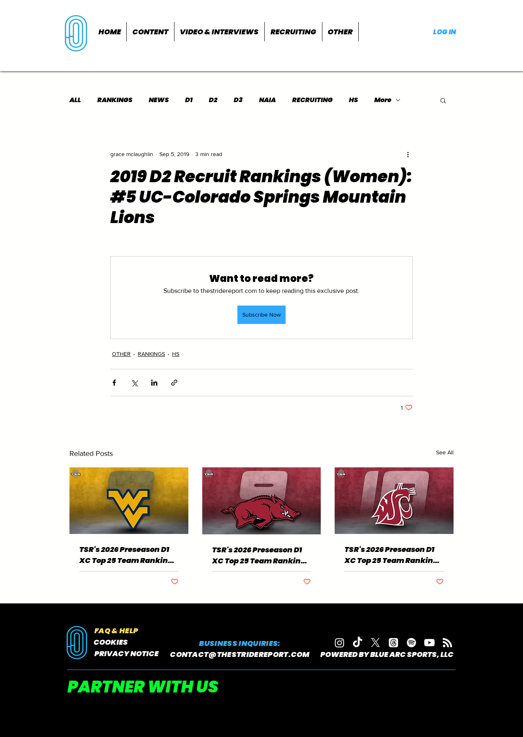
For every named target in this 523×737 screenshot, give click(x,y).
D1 (188, 100)
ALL (75, 100)
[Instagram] (339, 642)
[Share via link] (174, 382)
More (382, 100)
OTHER (121, 354)
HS (353, 100)
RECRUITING (312, 100)
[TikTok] (357, 642)
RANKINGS (114, 100)
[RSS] (447, 642)
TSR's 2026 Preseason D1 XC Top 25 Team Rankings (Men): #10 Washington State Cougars (393, 555)
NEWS (159, 100)
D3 (238, 100)
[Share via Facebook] (114, 382)
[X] (375, 642)
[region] (77, 32)
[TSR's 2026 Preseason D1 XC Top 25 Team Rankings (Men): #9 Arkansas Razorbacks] (261, 500)
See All (445, 452)
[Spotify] (411, 642)
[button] (150, 31)
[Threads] (393, 642)
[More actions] (408, 154)
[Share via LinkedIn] (154, 382)
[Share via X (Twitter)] (134, 382)
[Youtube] (429, 642)
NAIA (267, 100)
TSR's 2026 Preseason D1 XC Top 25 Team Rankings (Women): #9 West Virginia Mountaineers (128, 555)
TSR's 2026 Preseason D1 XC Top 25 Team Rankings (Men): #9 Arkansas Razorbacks (261, 555)
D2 (213, 100)
